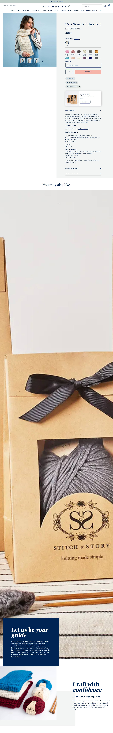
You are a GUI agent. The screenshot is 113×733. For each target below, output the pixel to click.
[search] (92, 6)
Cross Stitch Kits (47, 10)
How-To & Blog (79, 10)
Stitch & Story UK (56, 6)
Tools (56, 10)
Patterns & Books (91, 10)
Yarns (18, 10)
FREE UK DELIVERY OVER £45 (56, 1)
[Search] (83, 6)
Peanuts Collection (66, 10)
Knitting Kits (26, 10)
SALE (100, 10)
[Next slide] (43, 61)
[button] (22, 60)
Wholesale (13, 5)
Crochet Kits (36, 10)
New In (13, 10)
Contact (5, 5)
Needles (68, 61)
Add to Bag (85, 102)
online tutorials (83, 129)
